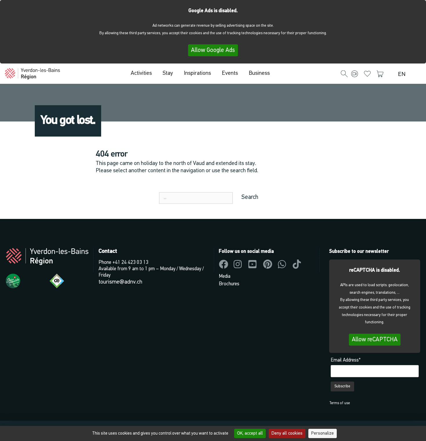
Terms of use (339, 403)
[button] (344, 74)
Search (249, 197)
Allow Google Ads (213, 50)
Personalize (322, 433)
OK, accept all (250, 433)
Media (224, 276)
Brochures (229, 284)
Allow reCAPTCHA (375, 340)
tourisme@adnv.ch (120, 282)
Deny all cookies (287, 433)
